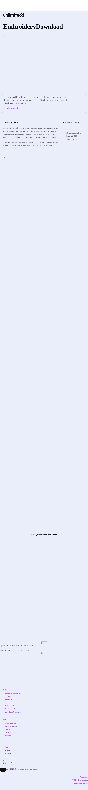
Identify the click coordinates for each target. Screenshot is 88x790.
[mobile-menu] (83, 15)
